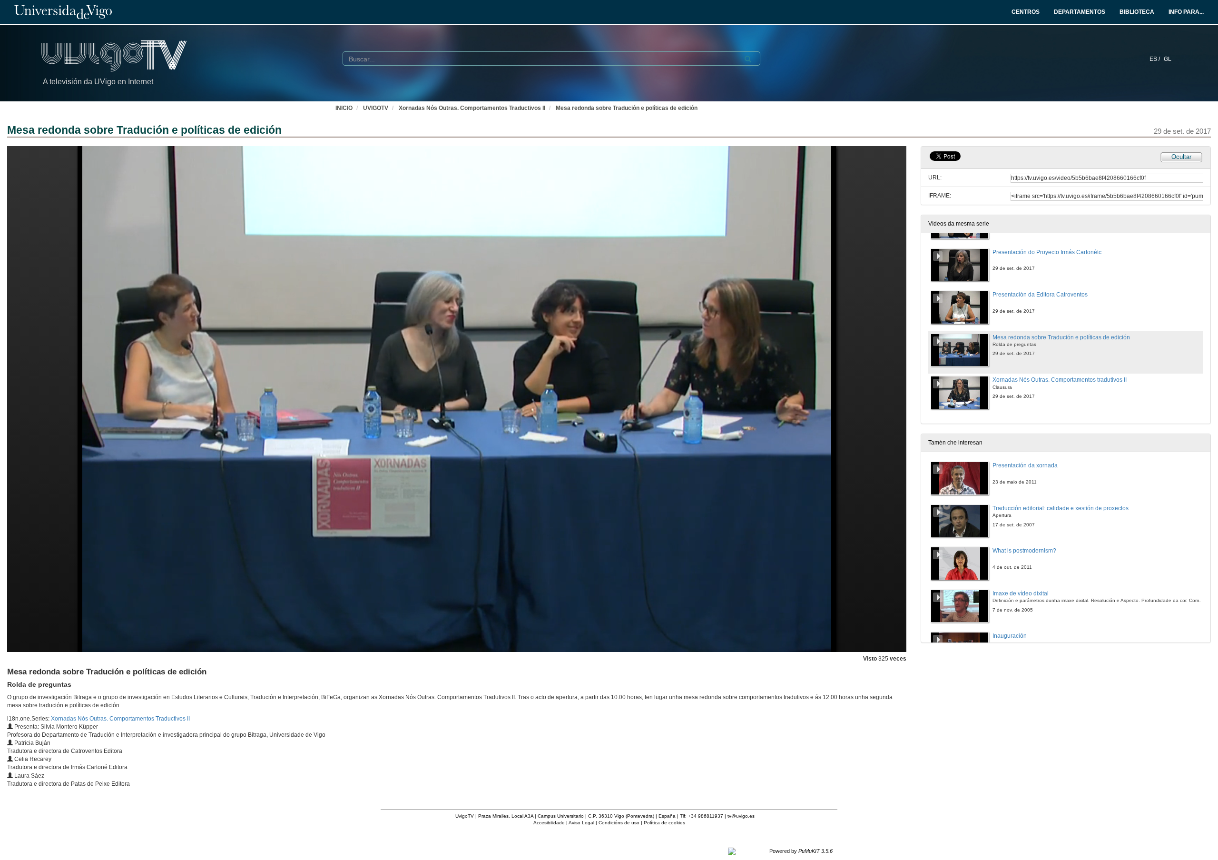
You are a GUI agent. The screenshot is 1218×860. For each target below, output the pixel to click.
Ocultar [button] (1181, 156)
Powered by (801, 851)
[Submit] (748, 59)
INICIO (344, 108)
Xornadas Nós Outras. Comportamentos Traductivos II (472, 108)
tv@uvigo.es (741, 816)
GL (1167, 59)
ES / (1155, 59)
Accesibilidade (549, 822)
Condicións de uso (619, 822)
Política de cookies (664, 822)
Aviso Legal (581, 822)
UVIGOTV (375, 108)
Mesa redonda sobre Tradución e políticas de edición (626, 108)
